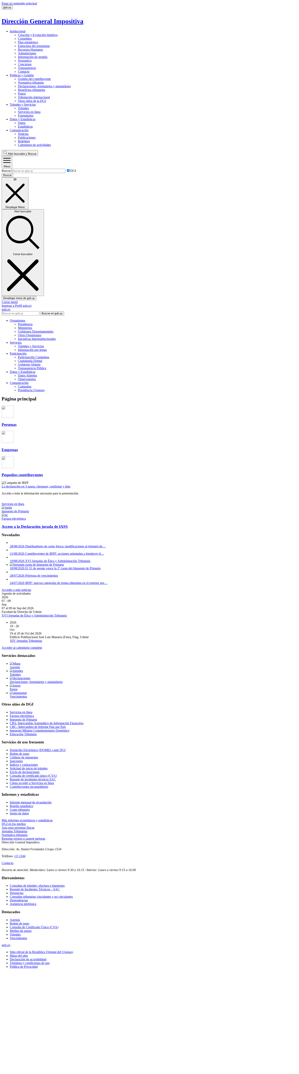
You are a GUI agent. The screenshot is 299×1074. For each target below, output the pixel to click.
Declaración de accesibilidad (28, 959)
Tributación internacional (34, 97)
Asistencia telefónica (23, 904)
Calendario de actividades (34, 145)
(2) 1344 (19, 856)
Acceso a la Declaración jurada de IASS (35, 526)
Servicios (16, 342)
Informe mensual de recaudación (30, 802)
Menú (7, 166)
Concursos (25, 64)
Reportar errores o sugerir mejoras (23, 838)
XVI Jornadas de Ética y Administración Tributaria (34, 615)
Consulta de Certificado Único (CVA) (34, 927)
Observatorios (27, 379)
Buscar (22, 153)
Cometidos (25, 38)
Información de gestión (32, 57)
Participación (18, 353)
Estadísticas (25, 126)
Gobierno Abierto (29, 364)
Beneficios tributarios (31, 90)
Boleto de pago (19, 753)
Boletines (24, 141)
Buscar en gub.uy (52, 313)
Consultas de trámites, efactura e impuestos (37, 885)
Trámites (23, 108)
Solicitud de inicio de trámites (29, 768)
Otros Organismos (29, 335)
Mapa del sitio (19, 955)
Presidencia (25, 324)
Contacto (23, 71)
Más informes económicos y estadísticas (27, 820)
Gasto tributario (20, 809)
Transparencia (27, 68)
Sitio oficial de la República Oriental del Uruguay (41, 952)
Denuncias (16, 893)
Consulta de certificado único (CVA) (33, 775)
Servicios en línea (29, 112)
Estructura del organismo (34, 46)
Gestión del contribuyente (34, 79)
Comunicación (19, 130)
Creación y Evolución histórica (38, 35)
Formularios (25, 115)
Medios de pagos (21, 931)
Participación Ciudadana (33, 357)
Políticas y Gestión (22, 75)
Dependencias (19, 900)
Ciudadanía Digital (30, 361)
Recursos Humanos (30, 49)
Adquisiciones (27, 53)
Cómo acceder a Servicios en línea (32, 783)
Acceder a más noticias (16, 590)
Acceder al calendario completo (22, 647)
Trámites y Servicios (23, 104)
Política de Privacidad (24, 966)
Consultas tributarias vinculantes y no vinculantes (41, 896)
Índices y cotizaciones (24, 764)
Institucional (17, 31)
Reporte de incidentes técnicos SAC (33, 779)
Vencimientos (18, 938)
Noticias (23, 134)
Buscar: (6, 170)
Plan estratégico (28, 42)
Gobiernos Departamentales (35, 331)
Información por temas (32, 350)
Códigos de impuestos (24, 757)
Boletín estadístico (21, 806)
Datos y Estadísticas (22, 119)
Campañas (24, 386)
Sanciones (16, 761)
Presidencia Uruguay (31, 390)
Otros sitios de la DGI (32, 101)
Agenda (15, 920)
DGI (73, 170)
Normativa (25, 60)
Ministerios (25, 328)
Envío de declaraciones (24, 772)
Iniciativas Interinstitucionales (37, 339)
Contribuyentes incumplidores (29, 786)
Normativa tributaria (31, 82)
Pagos (22, 93)
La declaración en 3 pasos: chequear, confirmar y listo (36, 486)
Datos (21, 123)
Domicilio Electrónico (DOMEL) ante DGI (37, 750)
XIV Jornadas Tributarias (26, 640)
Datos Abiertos (27, 375)
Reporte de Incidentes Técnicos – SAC (35, 889)
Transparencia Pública (32, 368)
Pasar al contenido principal (19, 3)
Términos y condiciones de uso (30, 963)
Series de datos (19, 813)
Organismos (17, 320)
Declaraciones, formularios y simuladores (44, 86)
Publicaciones (27, 137)
